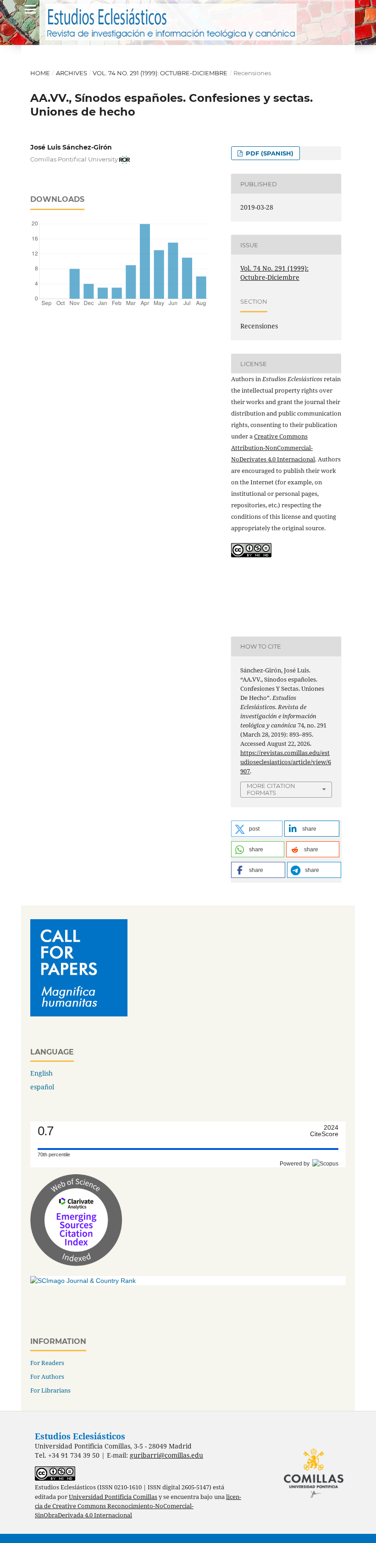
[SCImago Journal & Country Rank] (83, 1280)
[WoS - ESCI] (76, 1263)
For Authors (47, 1376)
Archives (71, 73)
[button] (256, 829)
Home (40, 73)
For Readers (47, 1363)
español (42, 1086)
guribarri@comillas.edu (166, 1455)
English (41, 1073)
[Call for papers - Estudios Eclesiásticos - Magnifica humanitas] (78, 1014)
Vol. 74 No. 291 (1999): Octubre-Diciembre (160, 73)
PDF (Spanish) (268, 153)
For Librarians (50, 1390)
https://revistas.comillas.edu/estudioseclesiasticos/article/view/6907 (285, 762)
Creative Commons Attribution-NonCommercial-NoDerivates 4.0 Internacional (273, 447)
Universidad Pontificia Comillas (113, 1497)
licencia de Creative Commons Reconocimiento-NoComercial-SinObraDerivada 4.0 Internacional (138, 1506)
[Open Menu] (30, 9)
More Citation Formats (271, 789)
